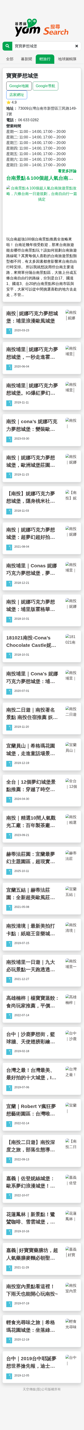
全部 (9, 59)
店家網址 (16, 95)
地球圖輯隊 (67, 59)
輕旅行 (45, 59)
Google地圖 (19, 86)
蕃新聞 (26, 59)
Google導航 (45, 86)
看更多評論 (67, 171)
